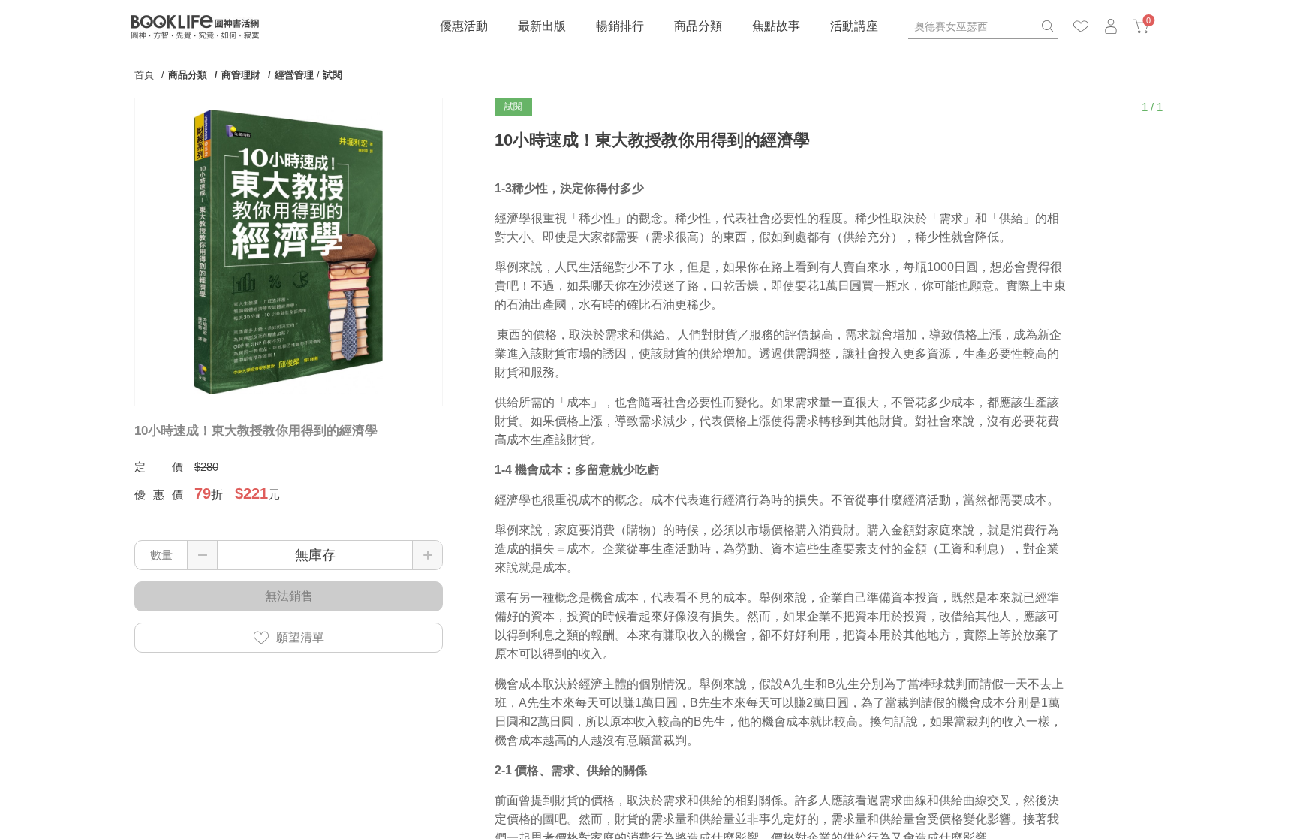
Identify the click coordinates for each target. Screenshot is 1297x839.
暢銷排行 (620, 26)
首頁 (144, 74)
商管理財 (240, 74)
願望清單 (300, 637)
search (1047, 26)
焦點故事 (776, 26)
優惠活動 (464, 26)
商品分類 (698, 26)
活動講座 (854, 26)
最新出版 (542, 26)
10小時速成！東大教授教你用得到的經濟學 (256, 431)
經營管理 (294, 74)
